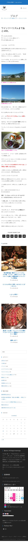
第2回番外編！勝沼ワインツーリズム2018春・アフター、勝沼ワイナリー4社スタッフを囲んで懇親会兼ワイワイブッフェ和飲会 (14, 275)
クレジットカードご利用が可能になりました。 (12, 402)
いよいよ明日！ (14, 294)
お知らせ (3, 360)
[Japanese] (7, 514)
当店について (4, 536)
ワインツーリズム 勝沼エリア (11, 38)
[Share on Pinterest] (12, 236)
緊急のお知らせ (4, 404)
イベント (3, 366)
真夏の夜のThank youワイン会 (8, 407)
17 (3, 431)
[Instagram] (5, 529)
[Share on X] (3, 236)
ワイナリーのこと (5, 371)
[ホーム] (1, 18)
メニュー (10, 536)
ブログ (15, 536)
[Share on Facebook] (7, 236)
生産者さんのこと (5, 383)
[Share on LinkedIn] (16, 236)
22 (22, 498)
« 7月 (2, 439)
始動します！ (14, 340)
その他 (2, 363)
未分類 (2, 380)
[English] (3, 514)
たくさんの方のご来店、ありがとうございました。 (14, 285)
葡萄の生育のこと (5, 386)
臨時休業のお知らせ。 (6, 394)
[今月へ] (19, 488)
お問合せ (24, 536)
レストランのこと (5, 369)
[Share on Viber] (20, 236)
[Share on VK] (24, 236)
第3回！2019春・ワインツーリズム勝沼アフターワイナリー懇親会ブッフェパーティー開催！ (14, 332)
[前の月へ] (16, 488)
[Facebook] (3, 529)
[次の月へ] (22, 488)
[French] (5, 514)
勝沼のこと (3, 377)
